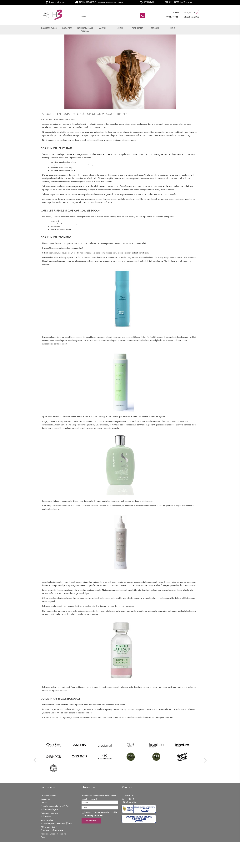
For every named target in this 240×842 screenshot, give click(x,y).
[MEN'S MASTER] (54, 768)
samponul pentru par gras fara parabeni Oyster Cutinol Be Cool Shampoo (130, 337)
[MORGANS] (182, 756)
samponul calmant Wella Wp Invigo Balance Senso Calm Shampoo (167, 257)
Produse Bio (137, 28)
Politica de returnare (49, 813)
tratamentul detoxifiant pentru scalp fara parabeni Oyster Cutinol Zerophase (88, 505)
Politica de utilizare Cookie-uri (53, 833)
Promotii (155, 28)
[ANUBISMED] (105, 745)
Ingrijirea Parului (49, 28)
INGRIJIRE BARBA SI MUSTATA (85, 29)
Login (176, 12)
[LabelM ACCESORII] (182, 745)
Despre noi (45, 799)
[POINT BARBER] (131, 756)
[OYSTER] (54, 745)
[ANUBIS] (79, 745)
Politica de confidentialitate (52, 830)
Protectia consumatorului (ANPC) (55, 806)
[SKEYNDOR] (54, 756)
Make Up (102, 28)
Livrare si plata (47, 819)
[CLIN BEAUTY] (131, 745)
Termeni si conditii (48, 795)
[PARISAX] (79, 756)
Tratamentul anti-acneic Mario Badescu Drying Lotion (89, 611)
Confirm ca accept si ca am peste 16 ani (101, 814)
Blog (172, 28)
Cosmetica (67, 28)
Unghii (120, 28)
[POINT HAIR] (156, 756)
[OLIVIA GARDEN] (105, 756)
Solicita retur (46, 816)
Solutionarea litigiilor (49, 809)
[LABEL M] (156, 745)
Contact (44, 802)
